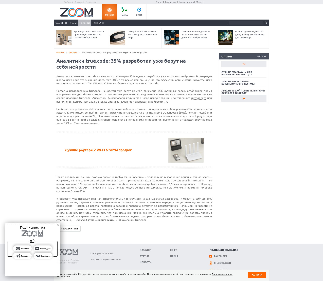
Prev (243, 64)
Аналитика (170, 2)
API (85, 187)
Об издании (62, 260)
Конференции (186, 2)
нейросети (188, 76)
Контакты (73, 262)
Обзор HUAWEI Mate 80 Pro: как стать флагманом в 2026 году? (142, 34)
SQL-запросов (169, 112)
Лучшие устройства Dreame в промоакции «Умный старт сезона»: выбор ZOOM (89, 34)
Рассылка (220, 256)
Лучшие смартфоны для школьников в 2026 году (236, 73)
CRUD (78, 187)
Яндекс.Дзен (222, 263)
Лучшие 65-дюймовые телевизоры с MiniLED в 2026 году (243, 91)
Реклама (75, 260)
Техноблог (98, 23)
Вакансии (61, 262)
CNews (158, 2)
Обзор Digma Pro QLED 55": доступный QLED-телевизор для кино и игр (249, 34)
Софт (139, 15)
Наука (124, 15)
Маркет (200, 2)
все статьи (261, 56)
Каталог (59, 23)
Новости (84, 23)
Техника (109, 15)
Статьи (73, 23)
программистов (66, 94)
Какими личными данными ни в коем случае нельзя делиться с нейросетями (196, 34)
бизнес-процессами (196, 216)
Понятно (257, 275)
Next (243, 98)
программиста (161, 209)
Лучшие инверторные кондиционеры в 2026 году (238, 82)
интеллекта (198, 97)
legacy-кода (202, 116)
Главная (60, 53)
